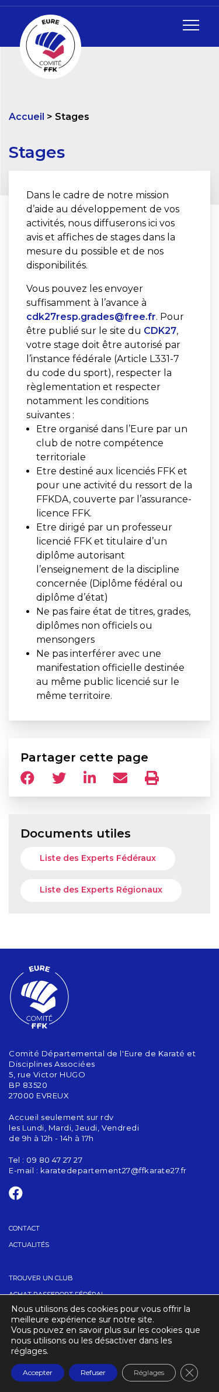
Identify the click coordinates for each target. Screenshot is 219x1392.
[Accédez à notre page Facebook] (16, 1195)
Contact (24, 1228)
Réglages (149, 1372)
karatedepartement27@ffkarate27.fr (113, 1170)
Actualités (29, 1245)
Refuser (93, 1372)
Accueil (26, 116)
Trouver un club (41, 1278)
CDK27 (160, 330)
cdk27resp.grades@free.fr (91, 316)
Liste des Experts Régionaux (101, 889)
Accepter (38, 1372)
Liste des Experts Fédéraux (98, 858)
